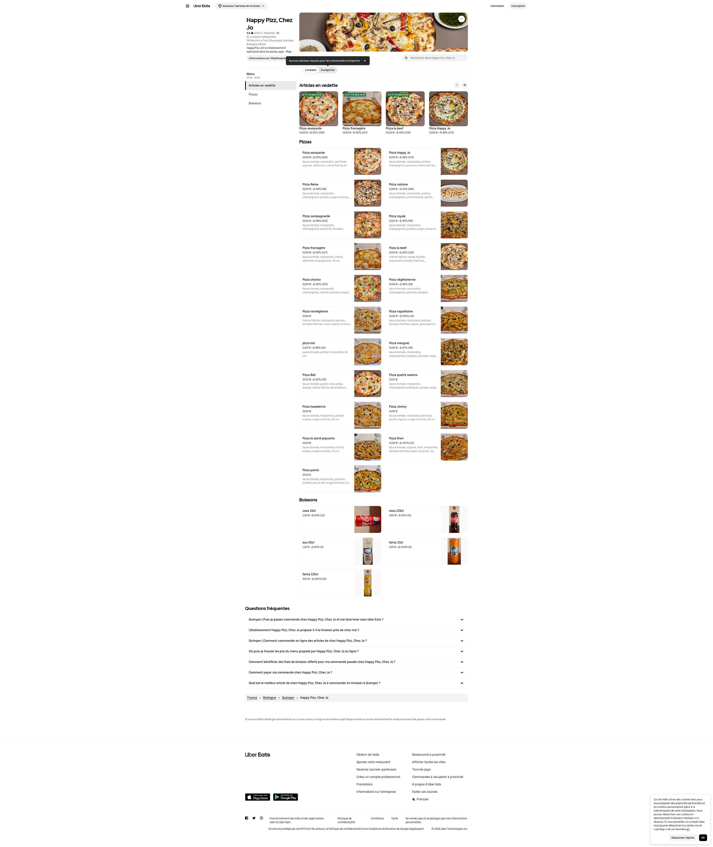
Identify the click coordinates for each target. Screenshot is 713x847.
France (252, 697)
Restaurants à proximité (428, 754)
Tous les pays (421, 769)
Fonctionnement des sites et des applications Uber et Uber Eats (297, 820)
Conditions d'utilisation (382, 828)
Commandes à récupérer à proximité (437, 777)
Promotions (364, 784)
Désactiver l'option (683, 837)
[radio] (311, 70)
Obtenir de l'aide (367, 754)
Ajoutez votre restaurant (373, 762)
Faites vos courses (424, 792)
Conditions (377, 818)
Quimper (288, 697)
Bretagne (269, 697)
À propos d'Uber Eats (426, 784)
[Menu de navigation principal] (187, 5)
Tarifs (394, 818)
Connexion (497, 5)
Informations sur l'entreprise (376, 792)
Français (423, 799)
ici (687, 829)
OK (703, 837)
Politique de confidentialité (346, 820)
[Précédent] (457, 85)
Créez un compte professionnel (378, 777)
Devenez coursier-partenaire (376, 769)
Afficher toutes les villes (428, 762)
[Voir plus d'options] (461, 19)
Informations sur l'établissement (269, 58)
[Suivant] (464, 85)
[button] (356, 619)
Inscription (518, 5)
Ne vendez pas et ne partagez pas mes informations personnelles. (436, 820)
